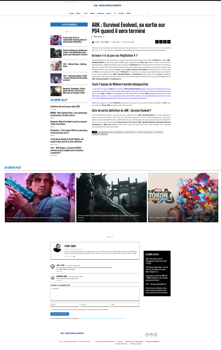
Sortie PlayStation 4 (146, 132)
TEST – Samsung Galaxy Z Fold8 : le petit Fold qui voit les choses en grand (75, 78)
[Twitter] (161, 41)
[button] (147, 13)
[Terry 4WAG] (93, 42)
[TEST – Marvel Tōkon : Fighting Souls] (56, 66)
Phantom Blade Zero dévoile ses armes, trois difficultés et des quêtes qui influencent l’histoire (75, 52)
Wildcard (141, 48)
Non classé (98, 36)
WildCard (96, 134)
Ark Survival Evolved (105, 132)
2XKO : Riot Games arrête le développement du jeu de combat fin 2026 (156, 261)
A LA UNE (53, 109)
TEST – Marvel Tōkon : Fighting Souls (75, 65)
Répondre (59, 271)
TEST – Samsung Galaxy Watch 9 (156, 284)
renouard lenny (61, 276)
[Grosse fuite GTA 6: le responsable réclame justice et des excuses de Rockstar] (56, 40)
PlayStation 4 (100, 50)
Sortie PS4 (159, 132)
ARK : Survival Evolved (155, 48)
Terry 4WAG (105, 42)
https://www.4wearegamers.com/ (73, 249)
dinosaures (118, 132)
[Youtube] (74, 256)
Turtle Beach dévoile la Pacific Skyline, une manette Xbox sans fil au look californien (66, 140)
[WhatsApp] (165, 41)
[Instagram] (68, 256)
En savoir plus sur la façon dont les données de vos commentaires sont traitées (102, 318)
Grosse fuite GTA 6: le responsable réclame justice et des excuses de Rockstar (75, 39)
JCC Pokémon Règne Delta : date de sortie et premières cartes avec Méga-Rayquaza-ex (157, 269)
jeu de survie (128, 132)
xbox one (104, 134)
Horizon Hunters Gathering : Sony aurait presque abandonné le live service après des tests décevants (156, 290)
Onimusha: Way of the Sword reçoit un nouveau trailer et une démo (68, 122)
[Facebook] (157, 41)
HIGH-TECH (53, 144)
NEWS (52, 118)
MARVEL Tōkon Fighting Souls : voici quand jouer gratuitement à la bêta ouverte (68, 114)
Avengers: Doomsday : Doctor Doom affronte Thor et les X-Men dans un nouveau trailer (74, 90)
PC (136, 132)
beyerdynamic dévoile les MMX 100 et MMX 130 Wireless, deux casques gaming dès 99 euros (157, 278)
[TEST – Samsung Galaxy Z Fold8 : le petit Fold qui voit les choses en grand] (56, 78)
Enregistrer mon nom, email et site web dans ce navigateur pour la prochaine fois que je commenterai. (80, 309)
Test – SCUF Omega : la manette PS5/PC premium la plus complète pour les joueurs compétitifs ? (66, 150)
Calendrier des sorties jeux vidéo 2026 (65, 106)
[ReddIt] (169, 41)
